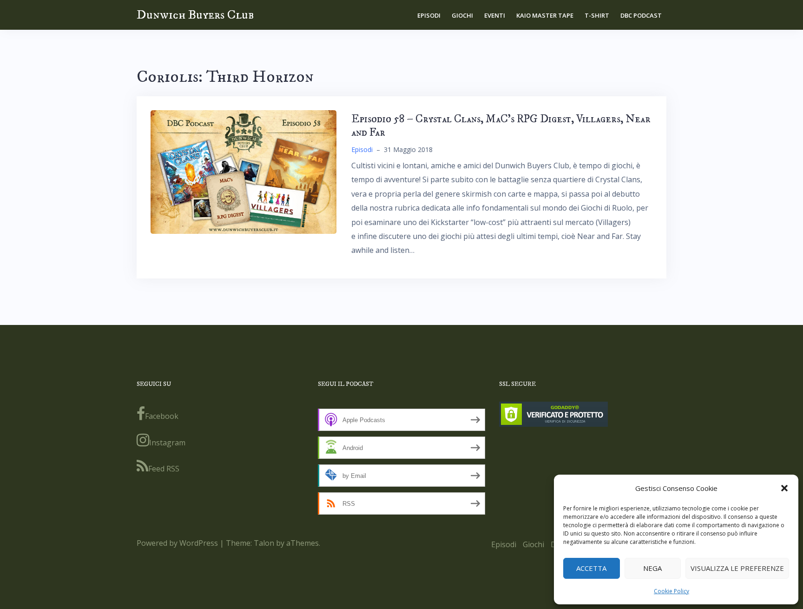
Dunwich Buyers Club (195, 15)
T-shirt (597, 15)
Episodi (429, 15)
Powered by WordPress (177, 543)
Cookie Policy (671, 591)
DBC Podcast (641, 15)
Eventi (494, 15)
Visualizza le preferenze (737, 568)
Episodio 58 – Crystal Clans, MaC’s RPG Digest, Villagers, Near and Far (501, 125)
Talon (264, 543)
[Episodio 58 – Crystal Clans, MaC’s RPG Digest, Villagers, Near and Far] (243, 171)
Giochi (462, 15)
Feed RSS (163, 468)
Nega (652, 568)
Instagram (167, 442)
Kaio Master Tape (544, 15)
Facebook (161, 416)
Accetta (591, 568)
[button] (784, 488)
